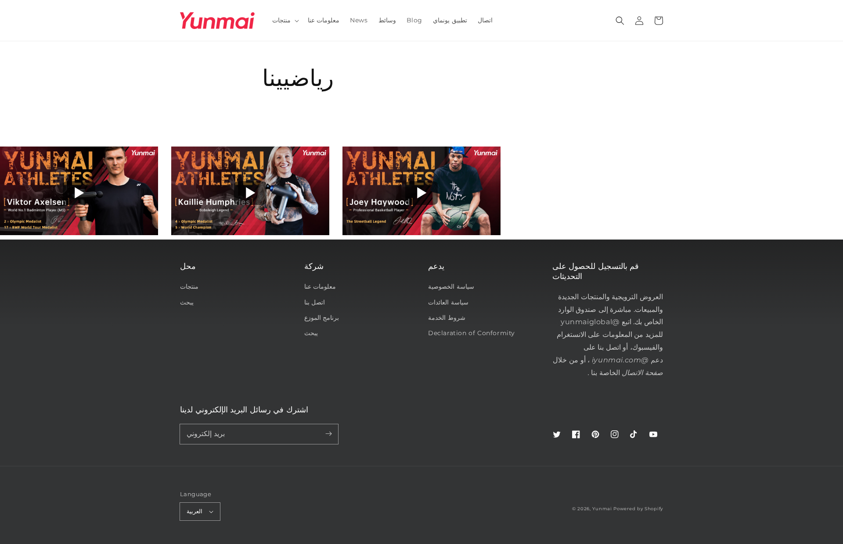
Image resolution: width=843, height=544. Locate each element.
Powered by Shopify (638, 509)
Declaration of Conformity (471, 333)
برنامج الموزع (321, 318)
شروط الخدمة (446, 318)
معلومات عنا (320, 286)
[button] (620, 20)
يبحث (187, 302)
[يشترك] (328, 434)
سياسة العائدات (448, 302)
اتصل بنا (314, 302)
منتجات (189, 286)
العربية (194, 511)
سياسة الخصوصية (451, 286)
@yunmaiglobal (590, 322)
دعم (627, 360)
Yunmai (602, 509)
